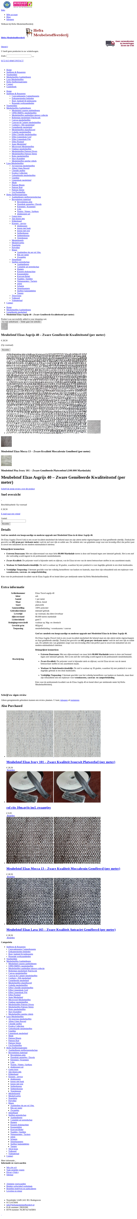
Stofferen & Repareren (16, 72)
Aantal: (4, 518)
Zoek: (3, 56)
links (3, 10)
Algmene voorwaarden (16, 1184)
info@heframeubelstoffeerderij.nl (20, 1205)
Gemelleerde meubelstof (16, 312)
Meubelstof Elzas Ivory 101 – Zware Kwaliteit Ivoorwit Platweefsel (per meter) (60, 762)
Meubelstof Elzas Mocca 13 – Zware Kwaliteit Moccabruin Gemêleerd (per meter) (63, 868)
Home (9, 307)
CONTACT (18, 61)
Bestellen (10, 770)
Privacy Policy (12, 1172)
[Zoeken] (33, 56)
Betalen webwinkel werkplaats (19, 1186)
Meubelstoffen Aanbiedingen (18, 77)
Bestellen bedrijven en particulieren (21, 1188)
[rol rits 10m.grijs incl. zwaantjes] (53, 802)
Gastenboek (11, 87)
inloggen (64, 700)
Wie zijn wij (11, 1167)
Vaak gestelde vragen (15, 1170)
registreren (75, 700)
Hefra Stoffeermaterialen (16, 82)
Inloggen (10, 19)
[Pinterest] (1, 1214)
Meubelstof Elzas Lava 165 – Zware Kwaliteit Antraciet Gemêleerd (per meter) (61, 929)
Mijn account (12, 14)
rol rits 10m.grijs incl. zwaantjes (28, 807)
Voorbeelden (11, 74)
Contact (9, 84)
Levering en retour (14, 1191)
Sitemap (9, 1175)
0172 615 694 (7, 61)
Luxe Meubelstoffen (15, 79)
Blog (8, 17)
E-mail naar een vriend (10, 514)
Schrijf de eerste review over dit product (18, 489)
